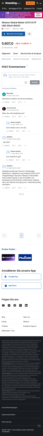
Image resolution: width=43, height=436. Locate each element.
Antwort (7, 102)
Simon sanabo (16, 122)
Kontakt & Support (29, 326)
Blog (3, 317)
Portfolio (5, 326)
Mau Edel (10, 93)
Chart (15, 53)
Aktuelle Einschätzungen (21, 59)
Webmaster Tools (8, 331)
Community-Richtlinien (9, 88)
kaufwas (9, 137)
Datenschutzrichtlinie (8, 414)
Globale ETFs (29, 9)
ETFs (4, 9)
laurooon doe (11, 108)
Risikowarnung (6, 422)
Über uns (26, 317)
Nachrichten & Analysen (31, 53)
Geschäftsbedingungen (9, 407)
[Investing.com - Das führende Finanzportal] (13, 3)
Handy (4, 322)
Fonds (39, 9)
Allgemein (6, 53)
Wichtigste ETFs (15, 9)
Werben (26, 322)
